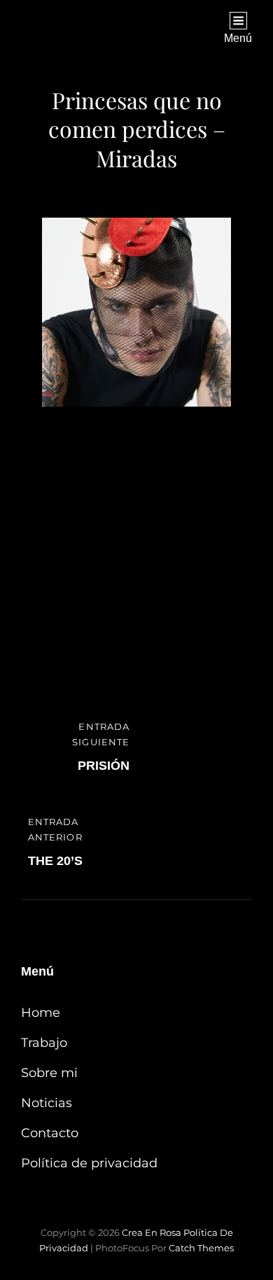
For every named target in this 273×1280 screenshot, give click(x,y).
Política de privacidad (89, 1163)
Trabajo (44, 1042)
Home (40, 1012)
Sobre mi (49, 1073)
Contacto (49, 1133)
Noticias (46, 1103)
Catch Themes (201, 1247)
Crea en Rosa (151, 1232)
